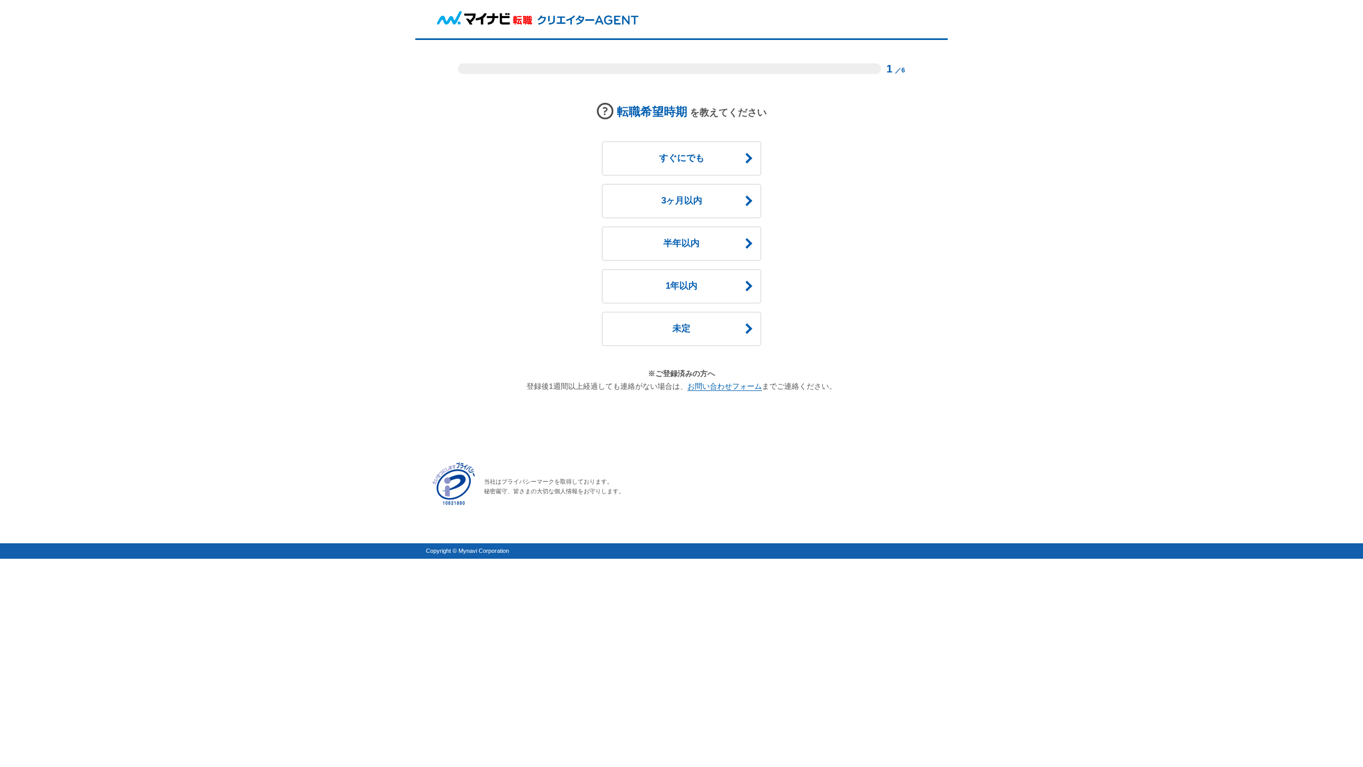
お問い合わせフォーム (724, 386)
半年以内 (681, 243)
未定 (681, 328)
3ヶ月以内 (681, 200)
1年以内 (681, 286)
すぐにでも (681, 158)
